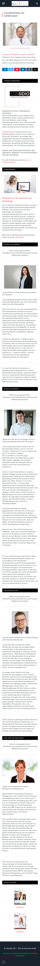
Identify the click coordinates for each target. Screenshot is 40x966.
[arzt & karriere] (20, 3)
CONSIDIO (5, 132)
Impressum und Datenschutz (13, 953)
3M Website (20, 237)
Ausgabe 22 (20, 907)
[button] (4, 962)
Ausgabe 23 (20, 931)
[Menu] (3, 3)
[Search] (37, 3)
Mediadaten (29, 953)
